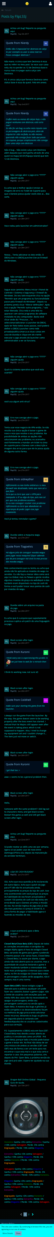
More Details (8, 1233)
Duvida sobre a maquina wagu (25, 534)
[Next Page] (33, 1214)
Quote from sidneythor (20, 479)
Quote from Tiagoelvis (19, 546)
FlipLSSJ (13, 34)
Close (18, 1233)
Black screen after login (21, 640)
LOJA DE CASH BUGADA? (21, 871)
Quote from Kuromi (18, 652)
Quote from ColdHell (18, 700)
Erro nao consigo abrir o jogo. (24, 417)
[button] (3, 3)
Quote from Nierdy (17, 43)
